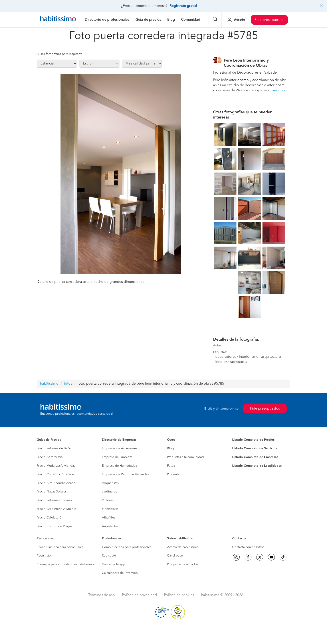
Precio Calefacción (50, 517)
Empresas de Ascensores (119, 448)
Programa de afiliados (182, 564)
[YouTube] (271, 557)
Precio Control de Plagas (54, 526)
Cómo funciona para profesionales (126, 547)
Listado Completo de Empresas (255, 457)
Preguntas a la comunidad (185, 457)
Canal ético (175, 555)
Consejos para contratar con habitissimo (65, 564)
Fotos (171, 465)
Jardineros (109, 491)
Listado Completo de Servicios (254, 448)
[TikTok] (283, 557)
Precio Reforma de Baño (54, 448)
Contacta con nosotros (248, 547)
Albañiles (108, 517)
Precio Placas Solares (52, 491)
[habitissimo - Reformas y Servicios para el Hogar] (58, 19)
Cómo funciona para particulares (60, 547)
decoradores (225, 357)
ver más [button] (278, 90)
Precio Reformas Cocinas (54, 500)
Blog (170, 448)
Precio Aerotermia (50, 457)
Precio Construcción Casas (55, 474)
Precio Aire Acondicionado (56, 483)
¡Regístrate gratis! (182, 6)
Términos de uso (101, 595)
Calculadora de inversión (120, 573)
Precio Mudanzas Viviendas (56, 465)
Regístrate (44, 555)
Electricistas (110, 508)
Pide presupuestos (269, 20)
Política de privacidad (139, 595)
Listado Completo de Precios (253, 439)
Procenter (174, 474)
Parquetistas (110, 483)
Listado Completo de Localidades (257, 465)
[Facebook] (248, 557)
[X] (260, 557)
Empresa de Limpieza (117, 457)
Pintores (107, 500)
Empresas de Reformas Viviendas (125, 474)
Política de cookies (179, 595)
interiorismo (248, 357)
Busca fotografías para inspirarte (59, 54)
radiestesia (238, 362)
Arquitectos (110, 526)
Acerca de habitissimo (183, 547)
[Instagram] (236, 557)
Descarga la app (113, 564)
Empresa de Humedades (119, 465)
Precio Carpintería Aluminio (56, 508)
